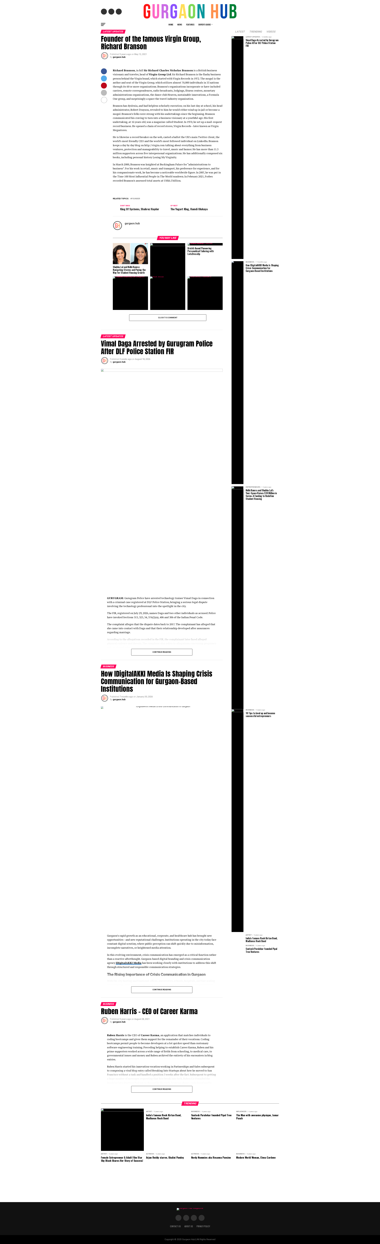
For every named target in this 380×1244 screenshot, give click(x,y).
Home (170, 24)
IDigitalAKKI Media (128, 963)
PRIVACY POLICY (203, 1226)
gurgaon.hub (119, 57)
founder (136, 199)
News (179, 24)
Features (190, 24)
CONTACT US (175, 1226)
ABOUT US (188, 1226)
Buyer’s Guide (204, 24)
